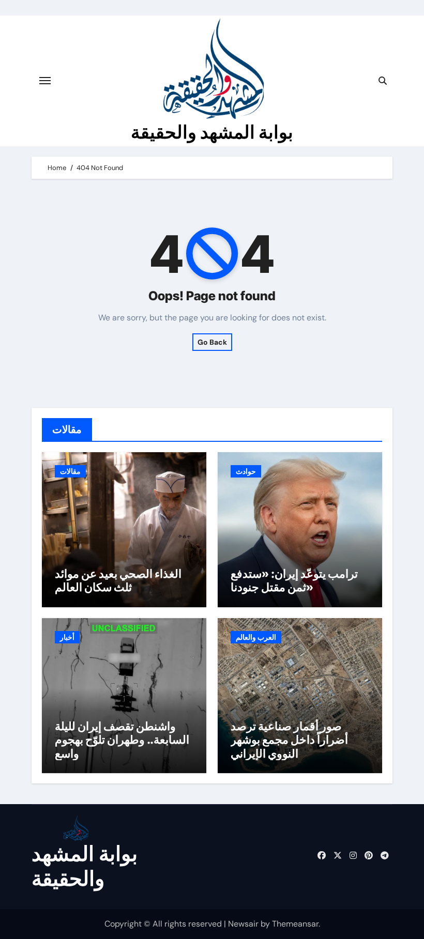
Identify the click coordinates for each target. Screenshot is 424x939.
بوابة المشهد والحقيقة (212, 132)
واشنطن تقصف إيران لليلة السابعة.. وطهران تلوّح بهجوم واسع (122, 739)
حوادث (246, 471)
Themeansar (295, 923)
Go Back (212, 342)
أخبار (67, 637)
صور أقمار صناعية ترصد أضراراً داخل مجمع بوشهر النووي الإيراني (289, 739)
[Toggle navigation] (45, 80)
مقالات (70, 471)
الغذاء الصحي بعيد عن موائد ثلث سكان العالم (118, 580)
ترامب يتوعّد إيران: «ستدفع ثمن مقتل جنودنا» (294, 580)
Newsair (243, 923)
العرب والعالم (256, 637)
